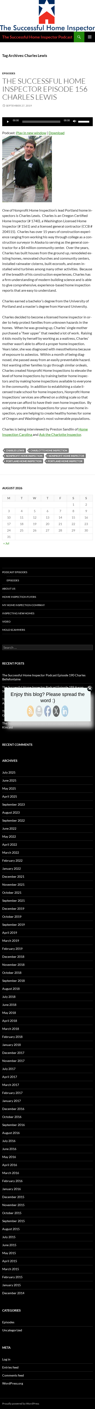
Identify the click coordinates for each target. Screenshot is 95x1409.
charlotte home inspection (48, 450)
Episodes (8, 73)
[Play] (8, 121)
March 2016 (10, 1173)
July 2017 (8, 1069)
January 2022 (11, 868)
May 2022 (9, 836)
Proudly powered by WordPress (20, 1403)
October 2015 (11, 1213)
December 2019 (13, 908)
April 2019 (9, 932)
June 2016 (9, 1149)
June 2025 (9, 780)
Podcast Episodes (14, 572)
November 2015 (13, 1205)
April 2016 (9, 1165)
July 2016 (8, 1141)
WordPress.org (12, 1383)
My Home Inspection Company (23, 605)
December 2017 (13, 1053)
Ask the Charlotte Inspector (60, 434)
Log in (6, 1359)
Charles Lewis (15, 450)
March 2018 (10, 1029)
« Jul (6, 543)
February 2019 (12, 948)
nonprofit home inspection (24, 455)
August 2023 (11, 812)
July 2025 (8, 772)
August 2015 (11, 1229)
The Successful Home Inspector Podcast (37, 36)
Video (6, 621)
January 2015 (11, 1285)
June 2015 (9, 1245)
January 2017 (11, 1101)
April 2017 (9, 1077)
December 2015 (13, 1197)
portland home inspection (24, 461)
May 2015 (9, 1253)
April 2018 (9, 1021)
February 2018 (12, 1037)
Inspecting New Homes (18, 613)
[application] (47, 121)
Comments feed (13, 1375)
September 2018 (13, 980)
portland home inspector (65, 461)
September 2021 (13, 900)
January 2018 (11, 1045)
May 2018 (9, 1013)
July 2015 (8, 1237)
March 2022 (10, 852)
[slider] (84, 121)
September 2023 (13, 804)
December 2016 (13, 1109)
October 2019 (11, 916)
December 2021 (13, 876)
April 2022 (9, 844)
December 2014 (13, 1293)
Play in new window (31, 133)
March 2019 (10, 940)
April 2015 (9, 1261)
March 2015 (10, 1269)
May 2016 (9, 1157)
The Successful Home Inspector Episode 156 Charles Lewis (44, 88)
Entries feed (10, 1367)
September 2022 (13, 820)
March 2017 (10, 1085)
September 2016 (13, 1125)
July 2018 (8, 997)
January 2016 (11, 1189)
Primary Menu (89, 37)
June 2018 (9, 1005)
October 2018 (11, 972)
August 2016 (11, 1133)
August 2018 (11, 989)
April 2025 (9, 796)
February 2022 (12, 860)
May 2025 (9, 788)
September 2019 (13, 924)
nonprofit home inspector (66, 455)
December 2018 (13, 956)
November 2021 (13, 884)
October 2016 (11, 1117)
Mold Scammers (13, 629)
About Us (8, 588)
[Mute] (74, 121)
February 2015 (12, 1277)
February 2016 (12, 1181)
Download (57, 133)
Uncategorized (12, 1330)
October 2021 (11, 892)
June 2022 (9, 828)
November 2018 (13, 964)
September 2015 (13, 1221)
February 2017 (12, 1093)
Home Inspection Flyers (19, 596)
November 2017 (13, 1061)
